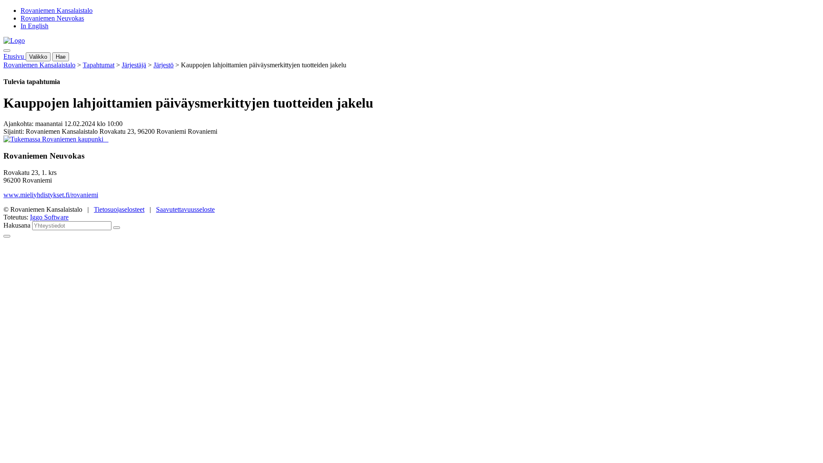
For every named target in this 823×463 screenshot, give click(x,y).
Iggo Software (49, 217)
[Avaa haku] (6, 50)
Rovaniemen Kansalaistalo (57, 10)
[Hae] (116, 227)
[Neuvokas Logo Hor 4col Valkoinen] (107, 139)
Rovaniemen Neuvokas (52, 18)
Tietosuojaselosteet (119, 209)
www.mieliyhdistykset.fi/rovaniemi (50, 194)
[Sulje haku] (6, 236)
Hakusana (16, 225)
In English (34, 26)
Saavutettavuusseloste (185, 209)
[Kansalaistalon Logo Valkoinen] (106, 139)
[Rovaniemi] (54, 139)
